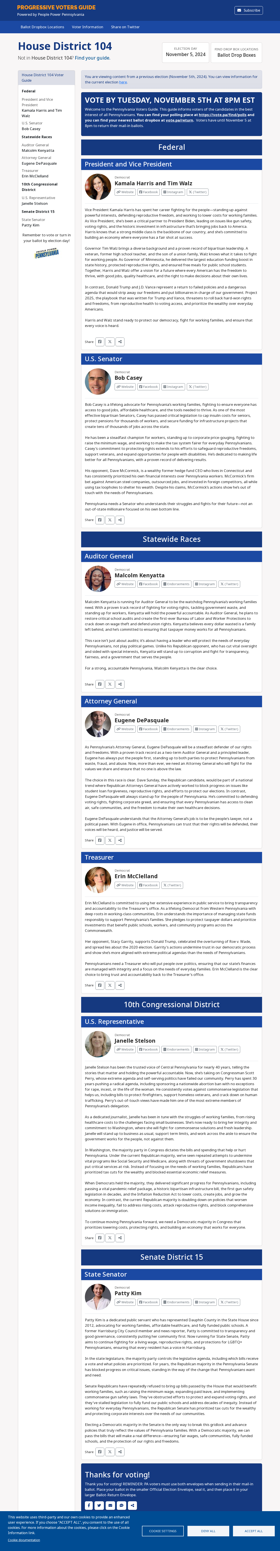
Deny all (208, 1531)
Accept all (254, 1531)
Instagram (174, 192)
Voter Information (87, 27)
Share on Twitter (125, 27)
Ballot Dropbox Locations (42, 27)
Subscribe (251, 10)
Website (127, 192)
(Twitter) (199, 192)
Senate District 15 (38, 211)
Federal (28, 91)
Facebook (150, 192)
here (123, 82)
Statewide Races (37, 137)
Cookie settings (163, 1531)
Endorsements (177, 584)
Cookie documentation (24, 1540)
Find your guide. (92, 58)
